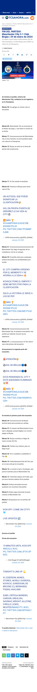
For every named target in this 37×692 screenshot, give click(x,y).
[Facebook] (13, 55)
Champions (11, 647)
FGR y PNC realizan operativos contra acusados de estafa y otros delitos (9, 666)
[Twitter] (8, 55)
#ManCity (16, 607)
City (17, 647)
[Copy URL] (27, 55)
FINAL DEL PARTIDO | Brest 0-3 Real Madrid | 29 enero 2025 (26, 666)
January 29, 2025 (18, 240)
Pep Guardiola (6, 650)
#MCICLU (7, 548)
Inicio (3, 24)
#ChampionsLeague (14, 223)
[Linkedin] (22, 55)
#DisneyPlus (10, 226)
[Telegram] (18, 55)
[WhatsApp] (4, 55)
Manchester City (24, 647)
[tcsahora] (17, 17)
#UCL (15, 548)
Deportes (8, 24)
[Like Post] (31, 55)
